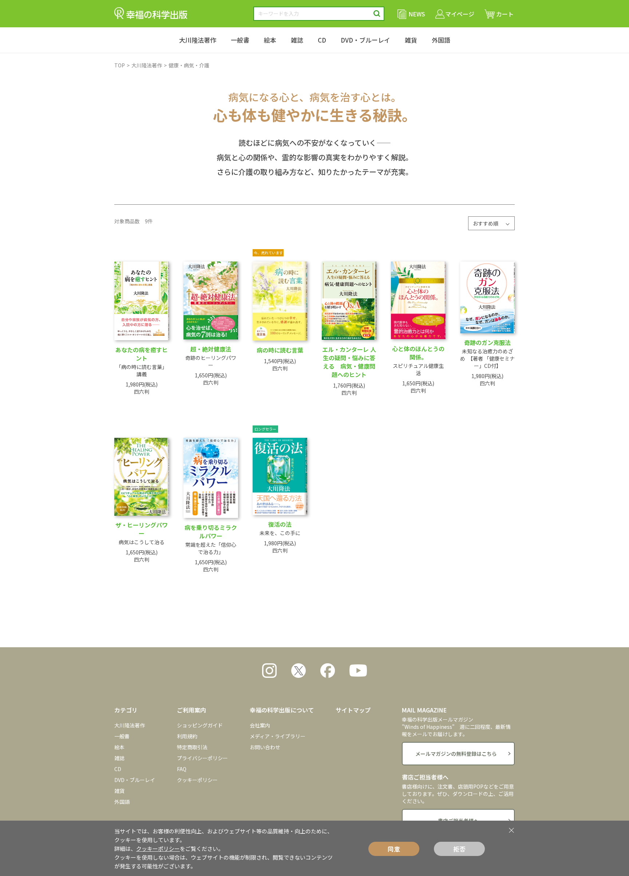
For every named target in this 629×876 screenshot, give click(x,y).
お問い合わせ (265, 747)
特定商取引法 (192, 747)
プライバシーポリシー (202, 758)
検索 (376, 13)
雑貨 (411, 39)
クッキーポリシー (197, 779)
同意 (394, 848)
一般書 (240, 39)
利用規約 (187, 736)
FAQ (181, 769)
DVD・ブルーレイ (365, 39)
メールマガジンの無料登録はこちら (456, 753)
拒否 (459, 848)
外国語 (441, 39)
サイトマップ (353, 710)
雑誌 (297, 39)
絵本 (270, 39)
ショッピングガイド (200, 725)
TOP (119, 65)
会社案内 (260, 725)
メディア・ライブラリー (277, 736)
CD (322, 39)
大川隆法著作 (197, 39)
